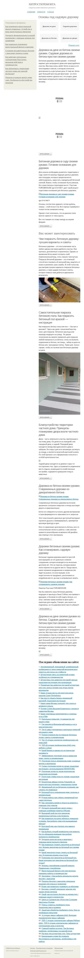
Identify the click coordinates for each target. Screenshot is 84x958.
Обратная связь (58, 948)
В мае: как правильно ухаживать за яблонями (60, 886)
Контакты (32, 948)
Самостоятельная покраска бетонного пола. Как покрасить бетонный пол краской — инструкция (56, 317)
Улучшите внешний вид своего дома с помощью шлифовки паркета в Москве (55, 809)
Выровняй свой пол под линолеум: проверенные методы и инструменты (54, 814)
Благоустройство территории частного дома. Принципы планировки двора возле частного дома (58, 429)
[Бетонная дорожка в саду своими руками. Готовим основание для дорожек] (59, 195)
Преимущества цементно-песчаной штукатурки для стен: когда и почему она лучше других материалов (59, 687)
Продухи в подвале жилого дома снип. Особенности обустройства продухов (18, 80)
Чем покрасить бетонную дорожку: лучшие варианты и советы (59, 240)
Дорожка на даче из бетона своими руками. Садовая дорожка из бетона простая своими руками (59, 53)
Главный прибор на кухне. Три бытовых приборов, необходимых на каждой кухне (56, 929)
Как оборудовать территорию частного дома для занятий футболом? (17, 71)
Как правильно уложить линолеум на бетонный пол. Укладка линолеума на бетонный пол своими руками (59, 847)
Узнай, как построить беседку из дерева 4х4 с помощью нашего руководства (58, 895)
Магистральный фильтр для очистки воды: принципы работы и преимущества (57, 872)
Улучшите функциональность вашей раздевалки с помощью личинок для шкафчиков (20, 38)
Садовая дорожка (70, 26)
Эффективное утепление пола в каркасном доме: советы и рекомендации (58, 757)
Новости (41, 11)
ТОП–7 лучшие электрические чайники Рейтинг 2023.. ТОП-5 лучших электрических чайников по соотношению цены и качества (59, 923)
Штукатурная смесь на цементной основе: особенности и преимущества (57, 675)
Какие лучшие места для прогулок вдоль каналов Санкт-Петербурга (56, 694)
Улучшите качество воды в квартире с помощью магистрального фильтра (55, 840)
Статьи (50, 11)
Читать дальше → (45, 154)
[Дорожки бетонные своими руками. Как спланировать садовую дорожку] (59, 583)
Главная (31, 11)
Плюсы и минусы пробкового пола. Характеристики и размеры (54, 906)
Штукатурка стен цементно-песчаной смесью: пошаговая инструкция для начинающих (58, 681)
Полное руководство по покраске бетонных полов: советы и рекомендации (58, 736)
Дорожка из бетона (49, 38)
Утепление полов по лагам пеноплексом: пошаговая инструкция (57, 772)
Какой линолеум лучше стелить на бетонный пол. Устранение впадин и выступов (58, 853)
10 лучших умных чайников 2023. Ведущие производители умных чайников (57, 916)
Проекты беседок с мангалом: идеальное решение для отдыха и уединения (57, 882)
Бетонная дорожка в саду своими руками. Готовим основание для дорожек (58, 165)
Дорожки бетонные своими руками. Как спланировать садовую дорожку (59, 550)
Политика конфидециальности (38, 950)
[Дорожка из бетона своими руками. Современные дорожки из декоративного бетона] (59, 497)
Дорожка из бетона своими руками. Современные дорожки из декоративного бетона (59, 489)
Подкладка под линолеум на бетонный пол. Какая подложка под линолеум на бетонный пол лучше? (58, 860)
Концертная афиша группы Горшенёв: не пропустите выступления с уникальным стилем (58, 783)
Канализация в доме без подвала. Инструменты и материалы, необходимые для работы (57, 939)
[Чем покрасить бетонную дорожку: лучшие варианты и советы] (59, 290)
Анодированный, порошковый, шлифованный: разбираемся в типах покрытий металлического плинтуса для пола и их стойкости (59, 669)
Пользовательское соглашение (44, 948)
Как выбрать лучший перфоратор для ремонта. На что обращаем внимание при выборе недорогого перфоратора (59, 834)
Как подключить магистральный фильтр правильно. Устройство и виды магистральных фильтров (18, 29)
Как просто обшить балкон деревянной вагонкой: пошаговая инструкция (55, 699)
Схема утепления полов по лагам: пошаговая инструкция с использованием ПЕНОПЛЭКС (59, 767)
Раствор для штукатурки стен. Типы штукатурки (61, 933)
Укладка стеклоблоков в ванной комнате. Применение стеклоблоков (57, 866)
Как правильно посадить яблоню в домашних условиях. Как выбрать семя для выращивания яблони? (58, 821)
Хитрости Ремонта (42, 4)
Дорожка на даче (49, 26)
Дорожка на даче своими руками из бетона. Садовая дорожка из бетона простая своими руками (59, 620)
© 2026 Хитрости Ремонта (13, 948)
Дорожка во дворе (70, 38)
